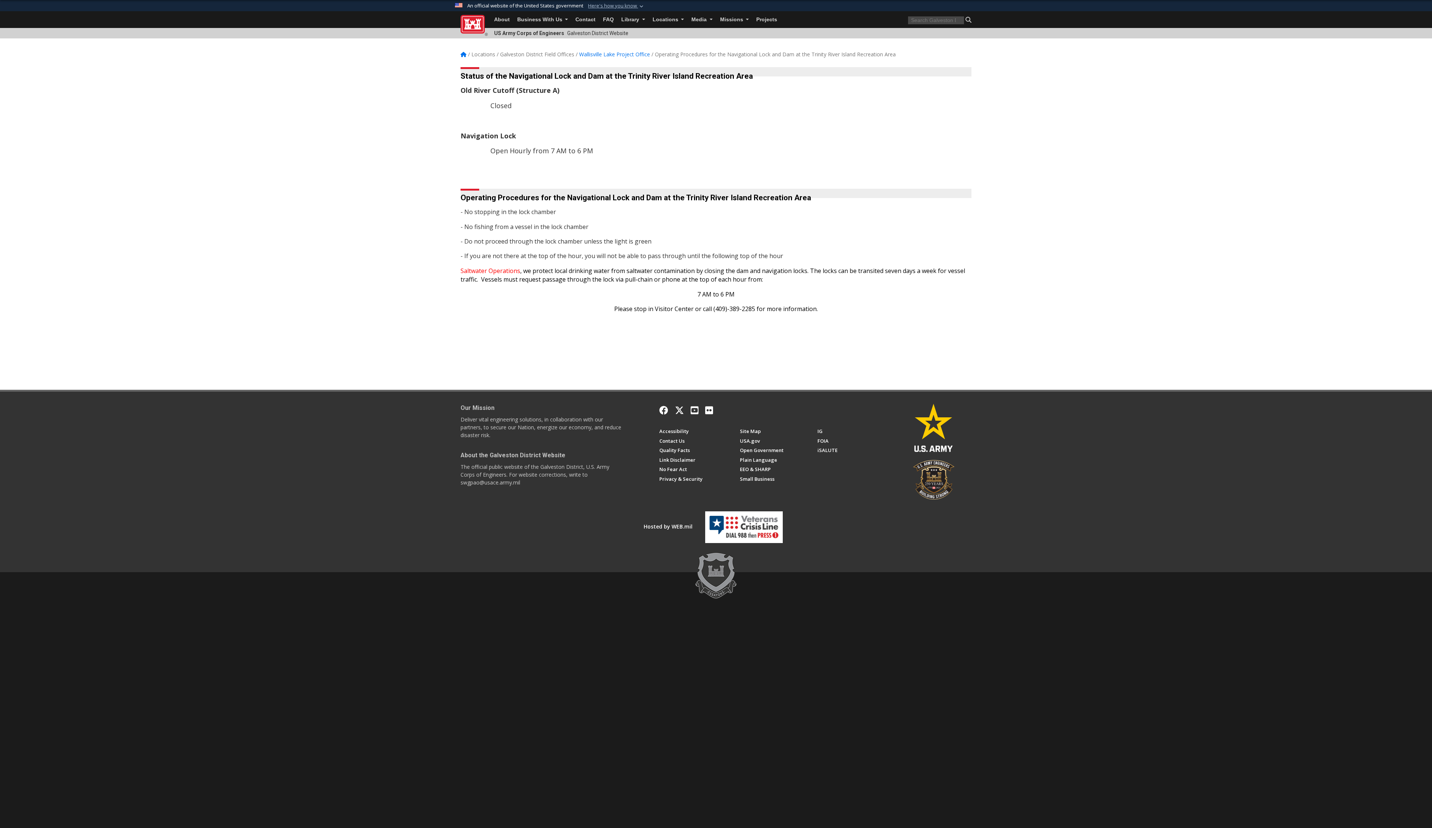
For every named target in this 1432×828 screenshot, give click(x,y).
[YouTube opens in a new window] (694, 410)
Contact (585, 19)
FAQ (608, 19)
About (502, 19)
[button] (616, 6)
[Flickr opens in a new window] (709, 410)
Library (631, 19)
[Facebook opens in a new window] (663, 410)
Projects (766, 19)
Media (699, 19)
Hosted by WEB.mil (668, 526)
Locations (666, 19)
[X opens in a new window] (679, 410)
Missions (732, 19)
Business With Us (540, 19)
